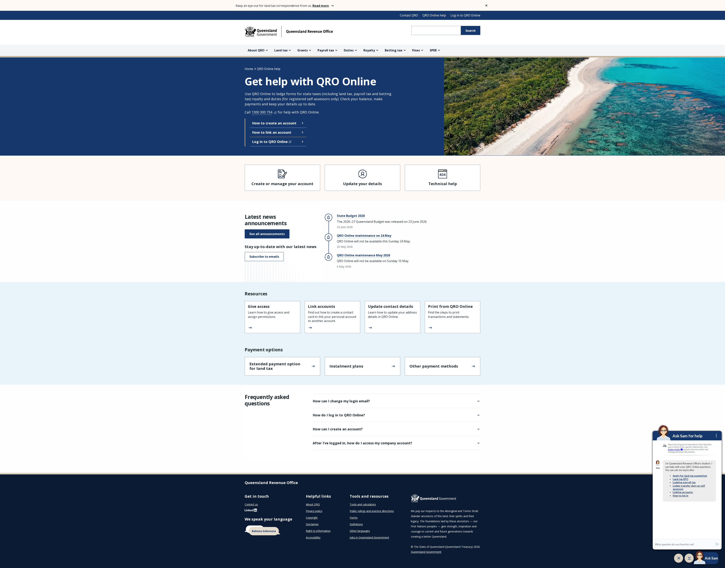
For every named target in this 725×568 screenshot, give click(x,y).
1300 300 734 (261, 112)
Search (470, 31)
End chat (678, 558)
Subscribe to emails (264, 257)
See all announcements (267, 234)
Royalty (369, 50)
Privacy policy (314, 511)
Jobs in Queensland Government (369, 537)
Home (249, 69)
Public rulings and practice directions (372, 511)
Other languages (360, 531)
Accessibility (313, 537)
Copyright (312, 517)
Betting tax (393, 50)
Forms (354, 517)
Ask (701, 558)
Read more (320, 6)
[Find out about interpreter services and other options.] (271, 530)
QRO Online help (434, 15)
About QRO (256, 50)
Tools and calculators (363, 504)
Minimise (689, 558)
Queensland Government (426, 552)
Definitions (356, 524)
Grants (302, 50)
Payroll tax (326, 50)
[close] (486, 5)
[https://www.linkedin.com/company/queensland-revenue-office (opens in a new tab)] (251, 511)
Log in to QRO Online (465, 15)
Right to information (318, 531)
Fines (416, 50)
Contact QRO (409, 15)
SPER (433, 50)
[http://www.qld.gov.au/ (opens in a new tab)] (445, 499)
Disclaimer (312, 524)
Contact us (251, 504)
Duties (349, 50)
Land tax (281, 50)
